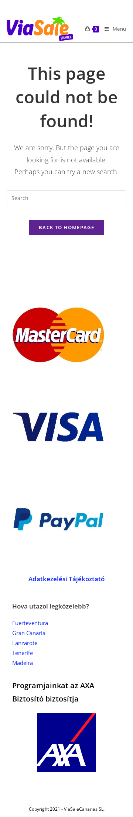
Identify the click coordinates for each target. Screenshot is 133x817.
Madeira (22, 662)
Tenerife (22, 652)
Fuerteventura (30, 623)
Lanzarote (24, 643)
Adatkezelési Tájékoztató (66, 579)
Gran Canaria (28, 633)
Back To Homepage (66, 227)
